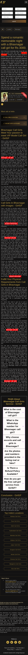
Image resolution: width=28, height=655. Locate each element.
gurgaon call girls (15, 549)
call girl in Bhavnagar (15, 276)
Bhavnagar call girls (7, 157)
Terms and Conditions (9, 647)
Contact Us (18, 649)
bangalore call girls (15, 564)
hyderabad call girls (15, 530)
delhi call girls (15, 526)
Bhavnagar (17, 29)
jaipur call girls (15, 545)
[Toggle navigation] (26, 2)
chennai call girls (15, 559)
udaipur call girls (15, 540)
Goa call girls (15, 568)
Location (9, 29)
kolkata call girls (15, 516)
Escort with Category (12, 123)
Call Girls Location (11, 117)
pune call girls (15, 521)
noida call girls (15, 554)
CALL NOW (12, 99)
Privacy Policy (10, 649)
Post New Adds (20, 647)
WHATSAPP (20, 99)
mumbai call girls (15, 535)
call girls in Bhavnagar (11, 223)
